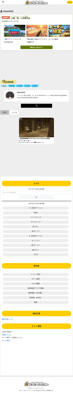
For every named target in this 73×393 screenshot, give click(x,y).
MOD (36, 213)
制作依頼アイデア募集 (36, 288)
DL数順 (35, 86)
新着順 (4, 86)
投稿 (4, 112)
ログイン (69, 2)
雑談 (35, 302)
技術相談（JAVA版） (35, 293)
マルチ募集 (36, 283)
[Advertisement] (36, 64)
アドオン (37, 240)
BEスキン (35, 250)
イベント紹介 (36, 274)
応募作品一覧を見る (36, 47)
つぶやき (14, 112)
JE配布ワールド (37, 208)
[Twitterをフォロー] (36, 106)
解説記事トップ (7, 319)
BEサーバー (35, 245)
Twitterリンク (6, 335)
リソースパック (35, 217)
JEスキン (35, 226)
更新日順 (12, 86)
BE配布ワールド (37, 236)
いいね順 (27, 86)
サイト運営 (36, 279)
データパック (36, 222)
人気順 (20, 86)
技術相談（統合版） (35, 297)
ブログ (35, 254)
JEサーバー (36, 231)
